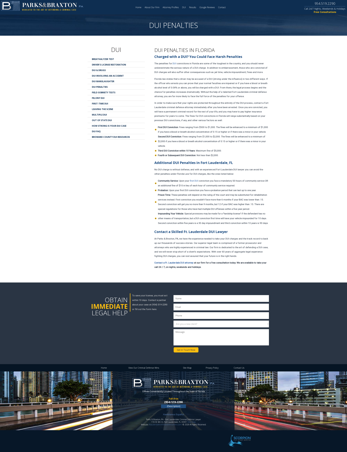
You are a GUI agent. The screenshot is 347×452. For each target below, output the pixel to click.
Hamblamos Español (173, 414)
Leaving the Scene (102, 109)
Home (138, 7)
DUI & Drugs (99, 70)
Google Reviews (207, 7)
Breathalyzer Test (103, 59)
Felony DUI (98, 98)
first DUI (194, 180)
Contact (222, 7)
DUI (184, 7)
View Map (191, 422)
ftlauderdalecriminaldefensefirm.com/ (165, 424)
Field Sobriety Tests (103, 92)
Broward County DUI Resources (111, 136)
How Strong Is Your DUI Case (109, 125)
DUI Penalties (100, 86)
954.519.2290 (325, 3)
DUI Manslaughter (103, 81)
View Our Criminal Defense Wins (143, 367)
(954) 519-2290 (173, 402)
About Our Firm (152, 7)
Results (192, 7)
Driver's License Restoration (109, 64)
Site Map (187, 367)
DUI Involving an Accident (108, 75)
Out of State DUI (102, 120)
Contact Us (239, 367)
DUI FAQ (96, 131)
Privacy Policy (212, 367)
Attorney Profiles (171, 7)
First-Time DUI (100, 103)
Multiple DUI (99, 114)
